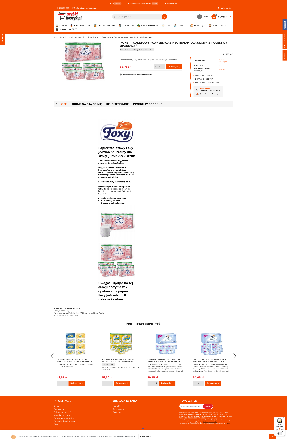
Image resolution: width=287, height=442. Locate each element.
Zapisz (208, 406)
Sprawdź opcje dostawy (209, 94)
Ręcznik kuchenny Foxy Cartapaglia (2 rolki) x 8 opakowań (115, 360)
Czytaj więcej (145, 436)
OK (272, 436)
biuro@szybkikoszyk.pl (86, 8)
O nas (56, 406)
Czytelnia (117, 412)
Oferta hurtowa (62, 364)
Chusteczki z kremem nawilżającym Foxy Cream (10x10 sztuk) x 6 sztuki (165, 360)
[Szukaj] (164, 17)
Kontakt (116, 406)
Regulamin (59, 409)
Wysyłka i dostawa (62, 415)
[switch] (279, 433)
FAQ (56, 424)
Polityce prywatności (210, 422)
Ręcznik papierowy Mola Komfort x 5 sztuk (75, 360)
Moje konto (226, 8)
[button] (234, 355)
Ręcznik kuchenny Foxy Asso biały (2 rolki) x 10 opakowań (211, 360)
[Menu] (283, 418)
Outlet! (73, 29)
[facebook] (143, 429)
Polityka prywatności (63, 412)
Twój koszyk (118, 409)
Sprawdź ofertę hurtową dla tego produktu (136, 50)
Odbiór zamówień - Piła (64, 418)
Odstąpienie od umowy (64, 421)
